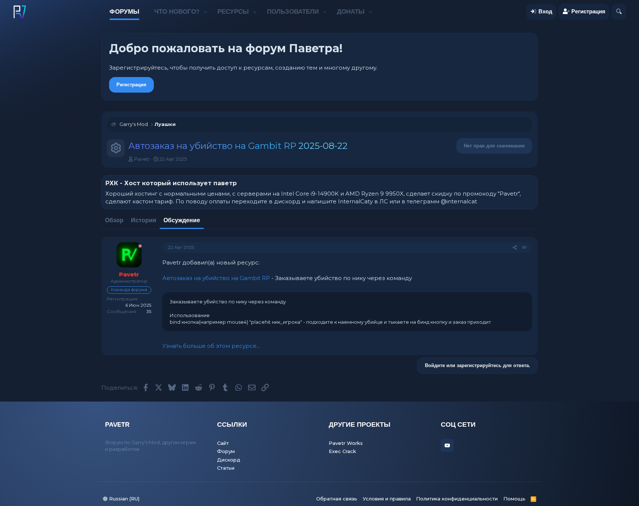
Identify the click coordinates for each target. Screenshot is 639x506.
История (143, 220)
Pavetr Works (346, 443)
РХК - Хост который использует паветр (171, 183)
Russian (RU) (123, 499)
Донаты (351, 11)
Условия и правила (387, 499)
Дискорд (228, 460)
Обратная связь (336, 499)
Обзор (114, 220)
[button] (205, 12)
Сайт (223, 443)
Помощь (514, 499)
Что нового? (176, 11)
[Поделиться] (515, 247)
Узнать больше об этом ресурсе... (211, 345)
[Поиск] (619, 12)
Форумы (124, 11)
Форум (226, 451)
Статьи (225, 468)
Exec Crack (342, 451)
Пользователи (293, 11)
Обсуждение (181, 220)
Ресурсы (233, 11)
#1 (524, 247)
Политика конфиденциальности (457, 499)
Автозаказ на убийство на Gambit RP (216, 278)
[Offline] (140, 246)
